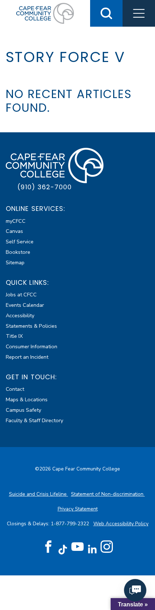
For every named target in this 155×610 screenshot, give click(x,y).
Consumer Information (31, 346)
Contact (15, 389)
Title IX (14, 336)
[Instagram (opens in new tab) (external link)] (107, 547)
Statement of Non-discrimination (108, 494)
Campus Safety (23, 410)
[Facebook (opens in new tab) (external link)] (48, 547)
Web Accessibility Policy (121, 523)
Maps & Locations (27, 399)
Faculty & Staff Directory (34, 420)
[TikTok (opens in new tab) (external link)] (63, 549)
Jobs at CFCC (21, 294)
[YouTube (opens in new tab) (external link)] (77, 547)
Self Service (20, 241)
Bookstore (18, 252)
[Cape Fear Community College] (45, 13)
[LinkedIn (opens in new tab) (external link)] (92, 549)
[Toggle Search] (106, 13)
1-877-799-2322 (70, 523)
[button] (139, 13)
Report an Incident (27, 357)
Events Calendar (25, 305)
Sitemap (15, 262)
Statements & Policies (31, 326)
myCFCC (16, 221)
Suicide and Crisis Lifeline (38, 494)
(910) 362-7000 (44, 186)
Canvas (14, 231)
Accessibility (20, 315)
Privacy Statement (78, 508)
